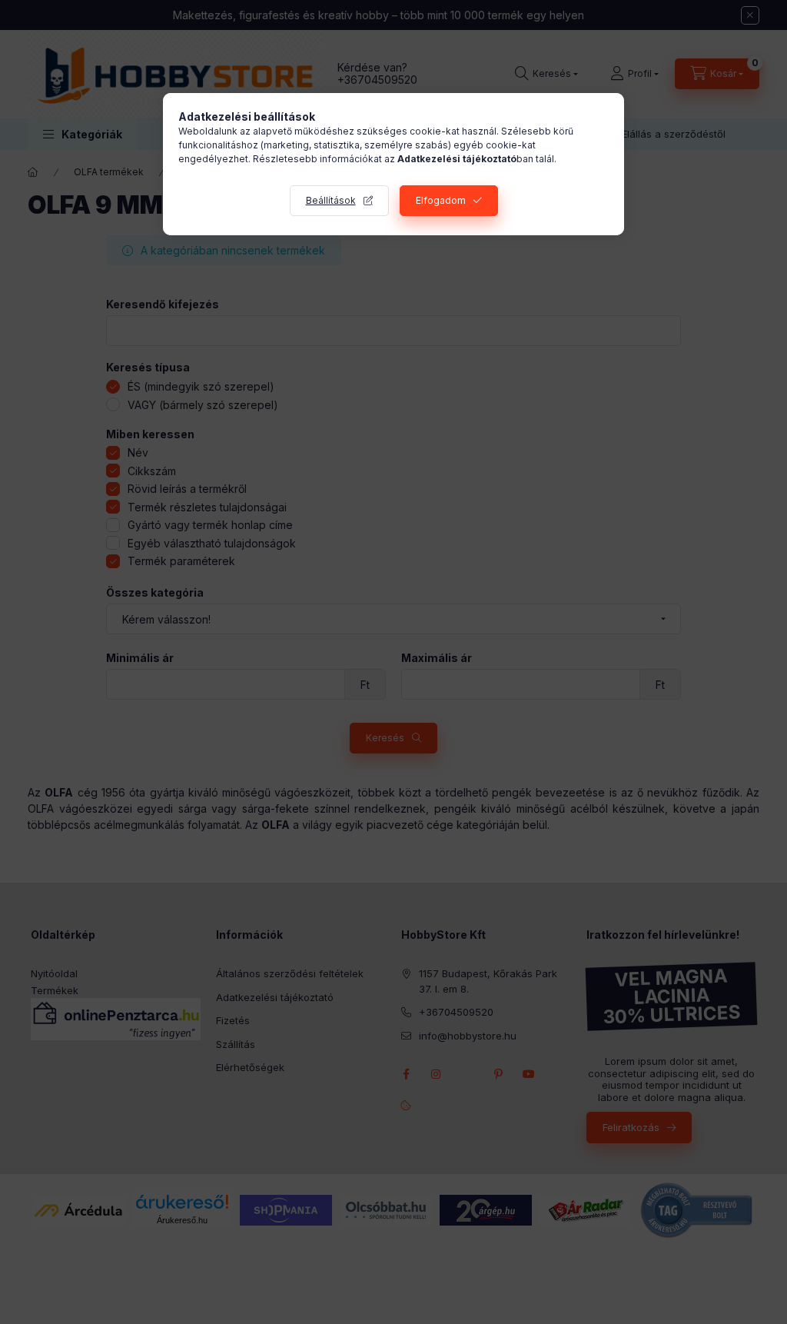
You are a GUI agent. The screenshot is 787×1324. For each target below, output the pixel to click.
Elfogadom (441, 200)
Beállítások (331, 200)
